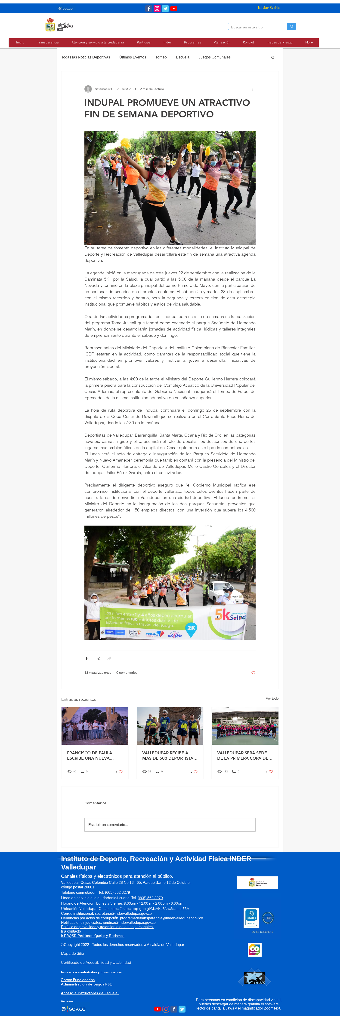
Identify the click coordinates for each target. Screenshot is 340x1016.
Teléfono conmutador (78, 892)
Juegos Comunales (215, 57)
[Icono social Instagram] (157, 8)
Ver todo (272, 698)
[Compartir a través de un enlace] (109, 658)
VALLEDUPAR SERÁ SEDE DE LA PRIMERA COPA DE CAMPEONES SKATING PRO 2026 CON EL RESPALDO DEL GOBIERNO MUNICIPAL (244, 755)
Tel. (114, 892)
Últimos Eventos (132, 57)
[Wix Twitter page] (165, 8)
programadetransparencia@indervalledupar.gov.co (161, 918)
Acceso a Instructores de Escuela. (90, 993)
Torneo (161, 57)
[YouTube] (173, 8)
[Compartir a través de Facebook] (86, 658)
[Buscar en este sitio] (291, 26)
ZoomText (272, 1008)
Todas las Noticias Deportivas (85, 57)
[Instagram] (165, 1009)
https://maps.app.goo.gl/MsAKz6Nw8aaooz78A (150, 908)
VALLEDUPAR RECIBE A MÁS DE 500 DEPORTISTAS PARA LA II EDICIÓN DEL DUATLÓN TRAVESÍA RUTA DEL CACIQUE (169, 755)
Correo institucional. (103, 913)
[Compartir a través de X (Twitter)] (98, 658)
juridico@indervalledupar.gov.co (129, 922)
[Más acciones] (253, 89)
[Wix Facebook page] (148, 8)
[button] (98, 42)
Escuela (182, 57)
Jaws (230, 1008)
